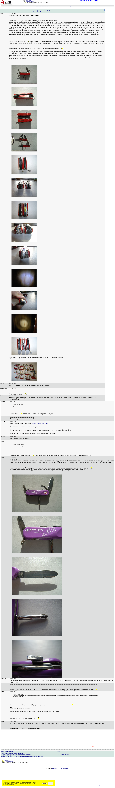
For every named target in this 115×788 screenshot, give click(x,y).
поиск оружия (62, 5)
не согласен (50, 783)
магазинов (68, 5)
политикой (21, 783)
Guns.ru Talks (28, 0)
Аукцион (80, 5)
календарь (56, 5)
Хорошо (44, 783)
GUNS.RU (54, 768)
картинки (51, 5)
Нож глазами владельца (63, 754)
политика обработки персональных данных (103, 785)
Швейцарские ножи (30, 1)
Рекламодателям (65, 768)
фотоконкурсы (74, 5)
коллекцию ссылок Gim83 (40, 423)
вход (34, 5)
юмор (59, 751)
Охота (59, 752)
